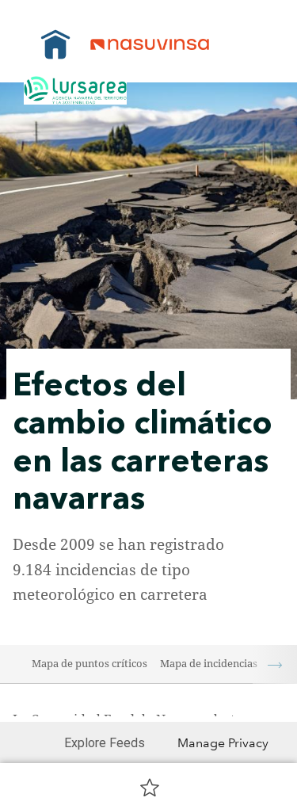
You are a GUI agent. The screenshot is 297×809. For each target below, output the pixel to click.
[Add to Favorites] (149, 786)
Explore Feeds (104, 742)
